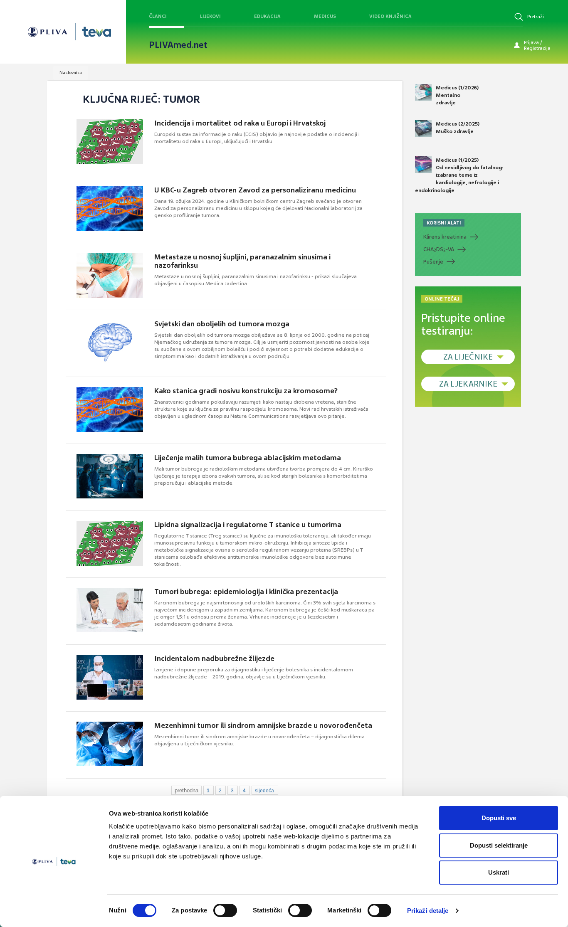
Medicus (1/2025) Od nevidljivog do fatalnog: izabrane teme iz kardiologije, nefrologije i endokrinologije (459, 175)
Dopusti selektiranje (499, 845)
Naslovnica (70, 72)
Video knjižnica (390, 16)
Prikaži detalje (428, 910)
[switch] (225, 910)
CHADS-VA (438, 249)
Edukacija (267, 16)
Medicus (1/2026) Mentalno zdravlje (457, 95)
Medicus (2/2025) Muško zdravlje (457, 128)
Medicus (325, 16)
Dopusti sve (499, 817)
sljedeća (264, 791)
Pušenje (433, 261)
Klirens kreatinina (445, 236)
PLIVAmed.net (178, 44)
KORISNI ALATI (444, 223)
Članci (158, 16)
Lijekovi (210, 16)
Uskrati (498, 872)
